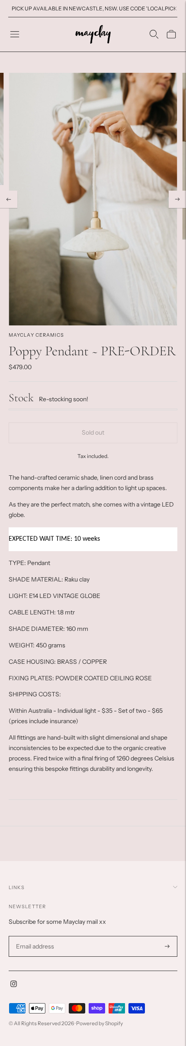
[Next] (177, 199)
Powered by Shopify (99, 1023)
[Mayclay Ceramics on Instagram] (13, 985)
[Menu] (15, 34)
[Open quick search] (154, 34)
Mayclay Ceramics (36, 335)
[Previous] (8, 199)
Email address (34, 936)
